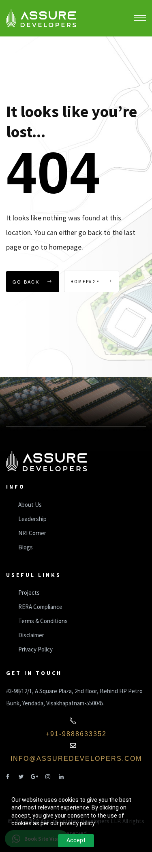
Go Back (27, 281)
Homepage (86, 281)
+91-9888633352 (76, 733)
